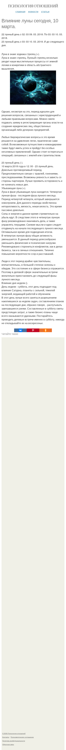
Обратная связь (8, 744)
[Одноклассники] (45, 330)
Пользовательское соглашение (22, 737)
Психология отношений (33, 5)
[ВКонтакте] (20, 330)
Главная (20, 11)
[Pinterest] (33, 330)
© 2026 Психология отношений (13, 733)
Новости (33, 11)
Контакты (5, 737)
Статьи (45, 11)
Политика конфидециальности (13, 741)
